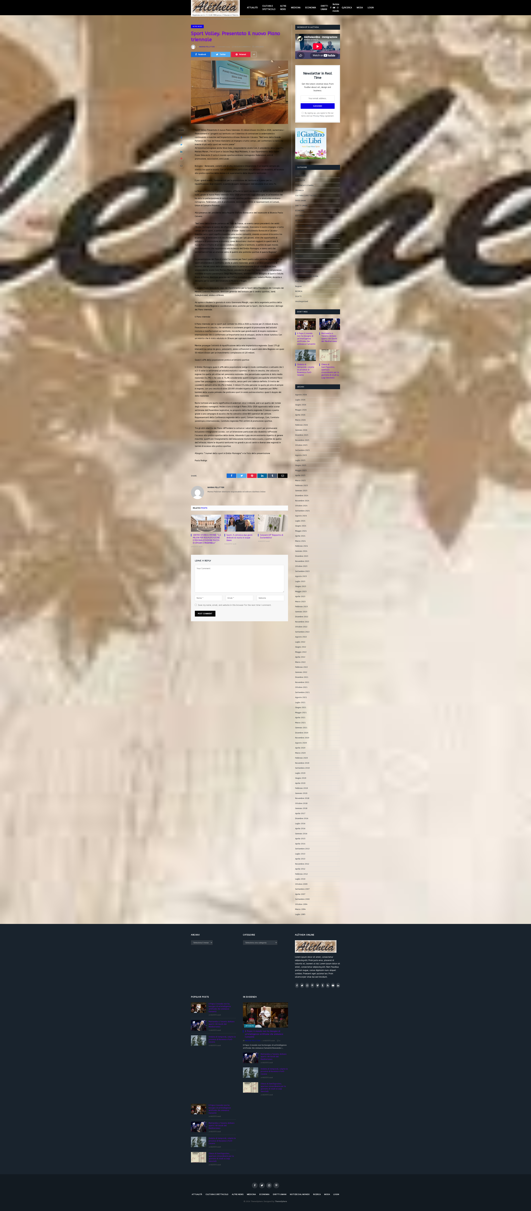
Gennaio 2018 (301, 808)
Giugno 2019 (300, 778)
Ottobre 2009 (301, 884)
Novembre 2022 (302, 622)
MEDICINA (295, 7)
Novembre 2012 (302, 864)
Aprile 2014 (300, 844)
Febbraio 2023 (301, 607)
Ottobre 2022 (301, 627)
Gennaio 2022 (301, 672)
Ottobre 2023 (301, 566)
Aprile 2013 (300, 859)
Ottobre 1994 (301, 904)
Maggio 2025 (301, 470)
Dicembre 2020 (301, 733)
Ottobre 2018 (301, 803)
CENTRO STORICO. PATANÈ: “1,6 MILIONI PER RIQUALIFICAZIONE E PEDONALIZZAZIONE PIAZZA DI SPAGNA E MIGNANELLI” (207, 539)
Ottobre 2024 (301, 506)
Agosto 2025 (301, 455)
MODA (360, 7)
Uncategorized (301, 301)
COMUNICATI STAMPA (304, 185)
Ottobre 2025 (301, 445)
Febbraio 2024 (301, 546)
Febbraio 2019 (301, 788)
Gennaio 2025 (301, 491)
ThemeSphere (281, 1201)
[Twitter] (181, 144)
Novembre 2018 (302, 798)
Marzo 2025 (300, 480)
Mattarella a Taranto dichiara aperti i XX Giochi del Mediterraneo (329, 337)
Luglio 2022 (300, 642)
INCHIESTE (299, 231)
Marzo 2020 (300, 753)
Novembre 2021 (302, 682)
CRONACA (299, 190)
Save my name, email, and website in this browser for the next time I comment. (234, 605)
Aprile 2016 (300, 828)
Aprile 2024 (300, 536)
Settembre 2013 (302, 849)
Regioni (298, 286)
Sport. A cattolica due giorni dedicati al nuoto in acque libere (239, 538)
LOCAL (297, 251)
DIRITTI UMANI (324, 8)
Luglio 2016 (300, 823)
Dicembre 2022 (301, 617)
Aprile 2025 (300, 475)
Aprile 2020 (300, 748)
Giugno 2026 (300, 405)
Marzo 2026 (300, 420)
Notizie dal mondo (336, 7)
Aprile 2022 (300, 657)
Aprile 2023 (300, 596)
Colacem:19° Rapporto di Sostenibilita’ (271, 536)
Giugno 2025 (300, 465)
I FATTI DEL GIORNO (303, 226)
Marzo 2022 (300, 662)
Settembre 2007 (302, 889)
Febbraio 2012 (301, 874)
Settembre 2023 (302, 571)
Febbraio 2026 (301, 425)
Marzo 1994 (300, 909)
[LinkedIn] (181, 151)
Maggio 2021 (301, 713)
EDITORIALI (299, 216)
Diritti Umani (300, 200)
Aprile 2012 (300, 869)
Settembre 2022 (302, 632)
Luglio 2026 (300, 400)
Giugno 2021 (300, 707)
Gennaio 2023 (301, 612)
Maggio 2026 (301, 410)
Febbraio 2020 (301, 758)
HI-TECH (298, 221)
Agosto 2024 (301, 516)
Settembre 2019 (302, 768)
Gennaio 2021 (301, 728)
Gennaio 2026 (301, 430)
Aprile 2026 (300, 415)
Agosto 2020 (301, 743)
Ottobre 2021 (301, 687)
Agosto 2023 (301, 576)
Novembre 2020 (302, 738)
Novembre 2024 (302, 501)
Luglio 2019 (300, 773)
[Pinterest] (181, 158)
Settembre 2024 (302, 511)
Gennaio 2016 (301, 834)
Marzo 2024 (300, 541)
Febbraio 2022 (301, 667)
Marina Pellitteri (207, 47)
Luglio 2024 (300, 521)
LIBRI (297, 246)
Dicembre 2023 (301, 556)
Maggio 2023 (301, 591)
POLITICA (299, 281)
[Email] (181, 165)
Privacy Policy (318, 116)
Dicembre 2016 (301, 818)
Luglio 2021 (300, 702)
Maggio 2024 (301, 531)
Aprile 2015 (300, 839)
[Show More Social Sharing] (254, 54)
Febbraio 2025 (301, 485)
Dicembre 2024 (301, 496)
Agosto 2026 (301, 395)
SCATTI (298, 296)
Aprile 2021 (300, 717)
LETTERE (299, 241)
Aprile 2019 (300, 783)
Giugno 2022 (300, 647)
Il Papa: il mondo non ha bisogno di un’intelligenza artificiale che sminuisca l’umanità (306, 338)
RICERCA (348, 7)
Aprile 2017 (300, 813)
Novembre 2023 (302, 561)
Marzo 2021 (300, 723)
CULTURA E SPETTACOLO (268, 8)
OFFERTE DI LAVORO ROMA (306, 276)
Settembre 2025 (302, 450)
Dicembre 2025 (301, 435)
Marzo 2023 (300, 602)
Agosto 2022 (301, 637)
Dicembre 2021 (301, 677)
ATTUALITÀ (252, 7)
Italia (297, 236)
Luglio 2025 (300, 460)
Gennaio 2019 (301, 793)
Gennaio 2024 (301, 551)
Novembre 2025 (302, 440)
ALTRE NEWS (283, 8)
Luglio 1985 (300, 914)
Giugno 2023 (300, 586)
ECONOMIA (310, 7)
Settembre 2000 (302, 899)
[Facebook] (181, 137)
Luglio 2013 (300, 854)
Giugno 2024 (300, 526)
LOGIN (371, 7)
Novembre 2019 (302, 763)
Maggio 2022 (301, 652)
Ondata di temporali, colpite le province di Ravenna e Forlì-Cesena (305, 369)
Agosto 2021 (301, 697)
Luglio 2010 (300, 879)
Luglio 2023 (300, 581)
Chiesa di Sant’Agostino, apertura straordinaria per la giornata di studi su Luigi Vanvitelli (330, 371)
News (297, 266)
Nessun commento (243, 47)
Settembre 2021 (302, 692)
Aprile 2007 (300, 894)
